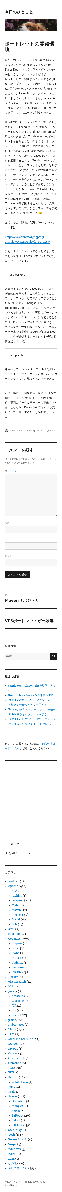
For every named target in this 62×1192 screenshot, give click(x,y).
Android (13, 881)
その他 (12, 1163)
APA (14, 890)
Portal (16, 919)
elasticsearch (17, 981)
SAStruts (18, 1125)
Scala (11, 1091)
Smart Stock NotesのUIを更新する (31, 695)
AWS (11, 929)
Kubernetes (16, 1024)
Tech (11, 1134)
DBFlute (17, 1101)
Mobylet (17, 1106)
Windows (14, 1149)
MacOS (13, 1043)
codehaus (14, 933)
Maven (16, 910)
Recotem (18, 967)
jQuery (12, 1020)
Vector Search (17, 1139)
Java (11, 991)
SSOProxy (15, 1130)
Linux (12, 1029)
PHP (11, 1072)
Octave (13, 1053)
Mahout (17, 905)
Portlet (16, 1015)
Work (12, 1153)
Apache (13, 886)
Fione (15, 953)
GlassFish (18, 1000)
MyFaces (18, 914)
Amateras (18, 996)
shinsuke (15, 430)
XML (11, 1158)
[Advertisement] (31, 796)
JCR (14, 1005)
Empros (17, 943)
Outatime (14, 1063)
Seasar (52, 430)
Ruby (11, 1087)
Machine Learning (20, 1039)
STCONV (17, 972)
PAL (45, 430)
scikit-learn (20, 1082)
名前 (7, 522)
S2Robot (17, 1115)
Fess (15, 948)
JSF (14, 1010)
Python (13, 1077)
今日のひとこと (19, 12)
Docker (13, 977)
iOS (10, 986)
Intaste (17, 957)
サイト (8, 556)
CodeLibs (14, 938)
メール (8, 539)
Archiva (17, 895)
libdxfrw (17, 962)
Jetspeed (17, 900)
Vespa (12, 1144)
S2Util (16, 1120)
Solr (14, 924)
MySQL (13, 1048)
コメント (11, 471)
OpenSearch (16, 1058)
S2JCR (16, 1110)
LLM (11, 1034)
